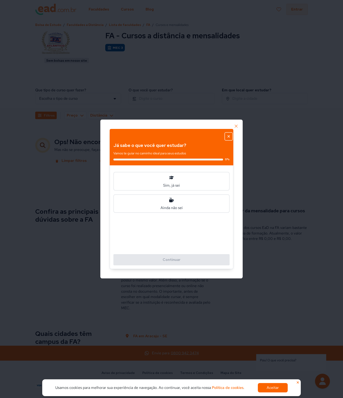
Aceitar (273, 387)
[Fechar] (236, 126)
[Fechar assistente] (228, 136)
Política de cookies (227, 387)
